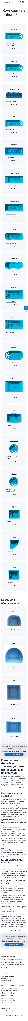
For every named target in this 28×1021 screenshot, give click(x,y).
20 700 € (14, 76)
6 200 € (14, 246)
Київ (2, 985)
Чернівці (12, 992)
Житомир (3, 1000)
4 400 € (14, 397)
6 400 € (14, 217)
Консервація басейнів (6, 980)
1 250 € (14, 524)
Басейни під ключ (9, 956)
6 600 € (14, 305)
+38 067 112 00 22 (5, 2)
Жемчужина (14, 441)
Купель (14, 567)
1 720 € (14, 461)
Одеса (2, 992)
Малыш (14, 474)
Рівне (11, 987)
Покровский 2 (14, 173)
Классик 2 (14, 317)
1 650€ (14, 585)
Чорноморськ (22, 985)
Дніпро (2, 988)
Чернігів (3, 1002)
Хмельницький (13, 990)
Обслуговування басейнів (7, 976)
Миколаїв (3, 995)
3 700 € (14, 428)
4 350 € (14, 366)
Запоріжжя (12, 1000)
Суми (11, 998)
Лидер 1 (14, 229)
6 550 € (14, 188)
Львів (2, 987)
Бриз (14, 507)
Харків (11, 1002)
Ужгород (12, 985)
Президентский (14, 89)
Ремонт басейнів (5, 978)
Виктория (14, 145)
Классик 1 (14, 287)
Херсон (3, 998)
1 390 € (14, 494)
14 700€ (14, 160)
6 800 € (14, 335)
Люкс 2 (14, 378)
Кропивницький (14, 988)
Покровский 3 (14, 201)
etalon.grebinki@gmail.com (8, 1011)
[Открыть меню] (26, 6)
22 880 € (14, 48)
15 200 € (14, 132)
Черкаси (12, 995)
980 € (14, 554)
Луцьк (11, 997)
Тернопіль (12, 993)
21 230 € (14, 104)
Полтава (3, 997)
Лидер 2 (14, 259)
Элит (13, 30)
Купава (14, 537)
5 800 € (14, 274)
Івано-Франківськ (5, 990)
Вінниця (3, 993)
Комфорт (14, 348)
